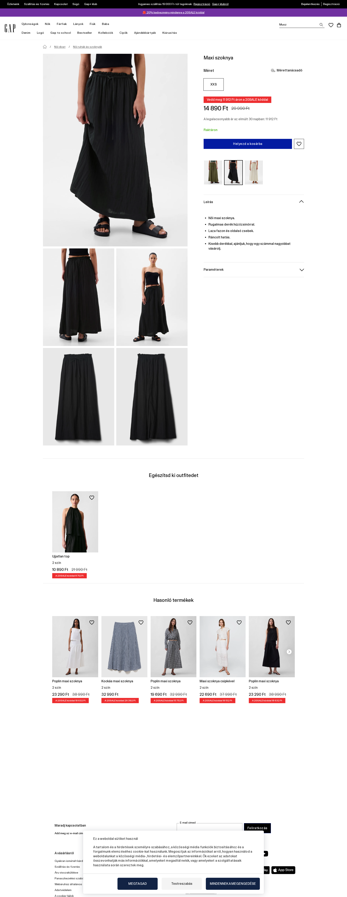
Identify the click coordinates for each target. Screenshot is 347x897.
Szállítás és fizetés (36, 4)
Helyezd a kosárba (247, 144)
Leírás (208, 202)
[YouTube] (264, 853)
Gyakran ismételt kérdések (72, 860)
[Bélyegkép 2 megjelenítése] (152, 297)
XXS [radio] (213, 84)
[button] (299, 144)
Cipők (123, 32)
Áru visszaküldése (66, 872)
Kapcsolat (61, 4)
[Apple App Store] (283, 870)
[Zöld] (213, 172)
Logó (40, 32)
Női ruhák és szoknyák (87, 46)
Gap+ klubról (220, 4)
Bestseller (84, 32)
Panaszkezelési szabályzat (72, 878)
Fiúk (93, 23)
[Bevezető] (45, 47)
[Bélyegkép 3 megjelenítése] (78, 396)
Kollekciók (105, 32)
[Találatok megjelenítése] (321, 24)
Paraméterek (214, 269)
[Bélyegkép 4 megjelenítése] (152, 396)
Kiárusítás (169, 32)
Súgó (75, 4)
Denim (26, 32)
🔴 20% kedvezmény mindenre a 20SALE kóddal (173, 12)
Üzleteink (13, 4)
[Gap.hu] (10, 28)
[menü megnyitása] (40, 23)
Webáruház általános (68, 884)
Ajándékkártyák (145, 32)
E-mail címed (188, 822)
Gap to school (60, 32)
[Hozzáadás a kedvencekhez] (92, 497)
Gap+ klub (90, 4)
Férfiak (62, 23)
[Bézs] (253, 172)
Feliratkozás (257, 828)
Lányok (78, 23)
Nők (47, 23)
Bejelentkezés (310, 4)
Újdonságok (30, 23)
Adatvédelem (63, 890)
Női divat (59, 46)
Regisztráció (202, 4)
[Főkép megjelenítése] (115, 150)
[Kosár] (339, 25)
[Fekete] (233, 172)
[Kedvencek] (331, 25)
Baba (105, 23)
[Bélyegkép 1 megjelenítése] (78, 297)
